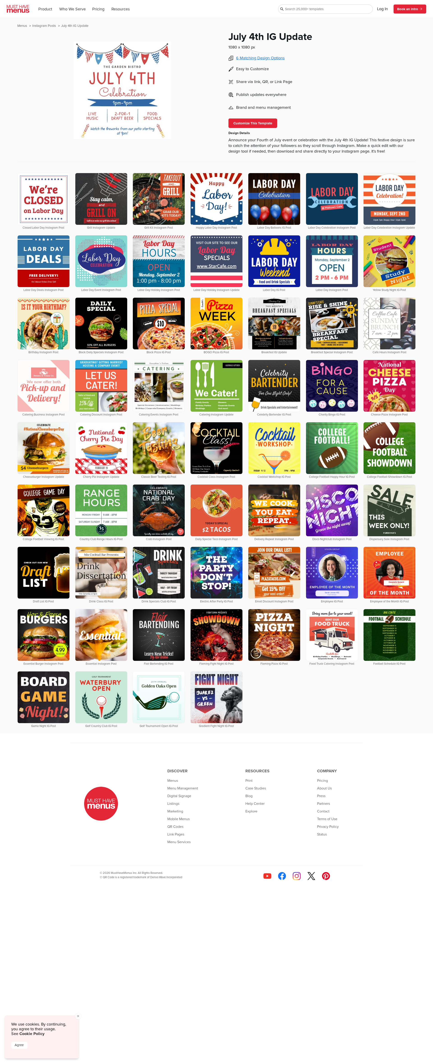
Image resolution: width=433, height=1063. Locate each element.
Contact (323, 811)
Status (322, 834)
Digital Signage (179, 796)
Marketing (175, 811)
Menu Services (179, 842)
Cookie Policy (31, 1033)
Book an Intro (407, 9)
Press (321, 796)
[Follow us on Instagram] (296, 876)
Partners (323, 803)
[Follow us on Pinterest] (326, 876)
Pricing (98, 9)
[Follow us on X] (311, 876)
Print (249, 780)
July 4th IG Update (74, 26)
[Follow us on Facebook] (282, 876)
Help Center (255, 803)
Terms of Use (327, 819)
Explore (251, 811)
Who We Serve (72, 9)
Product (45, 9)
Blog (249, 796)
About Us (324, 788)
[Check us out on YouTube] (267, 876)
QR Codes (175, 827)
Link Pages (175, 834)
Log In (382, 9)
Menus (22, 26)
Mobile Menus (178, 819)
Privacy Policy (328, 827)
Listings (173, 803)
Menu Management (182, 788)
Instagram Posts (44, 26)
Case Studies (255, 788)
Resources (120, 9)
